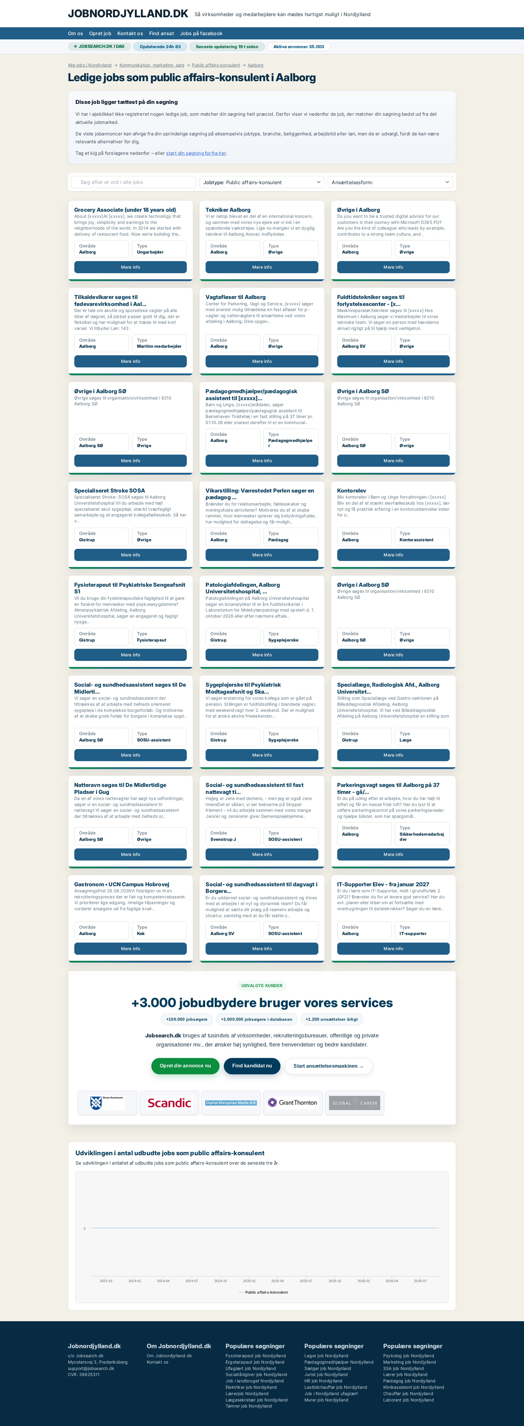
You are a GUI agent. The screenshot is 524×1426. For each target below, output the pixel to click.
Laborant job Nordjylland (408, 1399)
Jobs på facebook (201, 33)
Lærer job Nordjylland (405, 1374)
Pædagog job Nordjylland (409, 1380)
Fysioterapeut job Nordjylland (256, 1355)
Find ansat (161, 33)
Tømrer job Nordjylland (249, 1405)
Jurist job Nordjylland (326, 1374)
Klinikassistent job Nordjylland (413, 1387)
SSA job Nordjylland (403, 1368)
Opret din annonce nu (185, 1065)
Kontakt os (130, 33)
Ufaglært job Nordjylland (251, 1368)
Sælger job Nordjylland (327, 1368)
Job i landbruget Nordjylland (255, 1380)
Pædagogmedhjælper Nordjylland (339, 1362)
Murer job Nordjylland (326, 1399)
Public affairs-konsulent (216, 65)
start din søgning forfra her (196, 153)
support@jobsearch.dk (91, 1368)
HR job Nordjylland (323, 1380)
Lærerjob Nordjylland (247, 1393)
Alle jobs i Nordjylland (90, 65)
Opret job (100, 33)
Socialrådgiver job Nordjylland (256, 1374)
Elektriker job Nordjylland (251, 1387)
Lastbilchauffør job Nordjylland (335, 1387)
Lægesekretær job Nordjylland (257, 1399)
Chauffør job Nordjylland (408, 1393)
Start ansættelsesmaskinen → (329, 1066)
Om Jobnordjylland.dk (169, 1355)
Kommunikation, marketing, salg (151, 65)
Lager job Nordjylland (326, 1355)
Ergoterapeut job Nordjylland (255, 1362)
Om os (75, 33)
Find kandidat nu (252, 1065)
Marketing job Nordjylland (409, 1362)
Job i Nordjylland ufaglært (331, 1393)
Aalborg (256, 65)
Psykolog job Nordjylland (408, 1355)
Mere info (130, 267)
